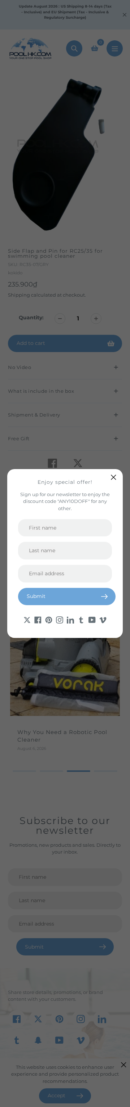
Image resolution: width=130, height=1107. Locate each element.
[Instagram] (59, 619)
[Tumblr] (81, 619)
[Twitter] (27, 619)
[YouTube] (92, 619)
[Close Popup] (113, 477)
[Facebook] (38, 619)
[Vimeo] (103, 619)
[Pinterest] (48, 619)
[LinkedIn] (70, 619)
